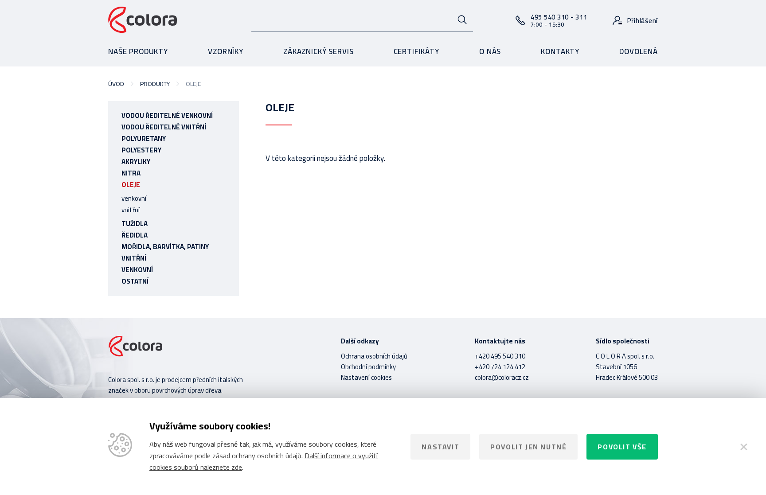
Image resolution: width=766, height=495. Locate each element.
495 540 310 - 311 (559, 20)
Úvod (116, 84)
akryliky (135, 161)
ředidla (134, 235)
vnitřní (130, 209)
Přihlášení (642, 20)
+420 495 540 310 (500, 356)
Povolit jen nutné (528, 446)
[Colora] (142, 20)
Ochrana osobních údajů (374, 356)
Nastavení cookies (366, 377)
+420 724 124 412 (500, 366)
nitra (131, 173)
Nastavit (440, 446)
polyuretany (143, 138)
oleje (130, 184)
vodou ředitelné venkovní (167, 115)
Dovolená (638, 51)
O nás (490, 51)
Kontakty (560, 51)
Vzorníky (225, 51)
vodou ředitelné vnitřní (163, 127)
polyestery (141, 150)
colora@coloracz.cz (502, 377)
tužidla (134, 223)
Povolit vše (622, 446)
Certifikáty (416, 51)
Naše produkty (138, 51)
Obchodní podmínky (368, 366)
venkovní (133, 198)
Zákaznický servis (318, 51)
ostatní (135, 281)
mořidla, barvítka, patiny (165, 246)
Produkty (155, 84)
